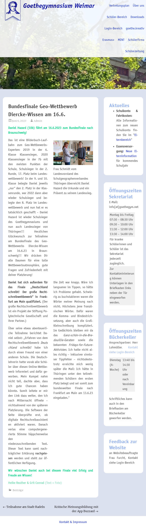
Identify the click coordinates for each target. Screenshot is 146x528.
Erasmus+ (108, 40)
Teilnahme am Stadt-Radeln (24, 507)
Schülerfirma (136, 40)
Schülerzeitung (134, 51)
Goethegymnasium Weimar (59, 5)
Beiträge (18, 490)
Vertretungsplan (119, 5)
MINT (121, 40)
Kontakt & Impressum (73, 522)
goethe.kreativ (135, 28)
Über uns (138, 5)
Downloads (137, 17)
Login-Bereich (113, 28)
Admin (38, 120)
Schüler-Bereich (117, 17)
